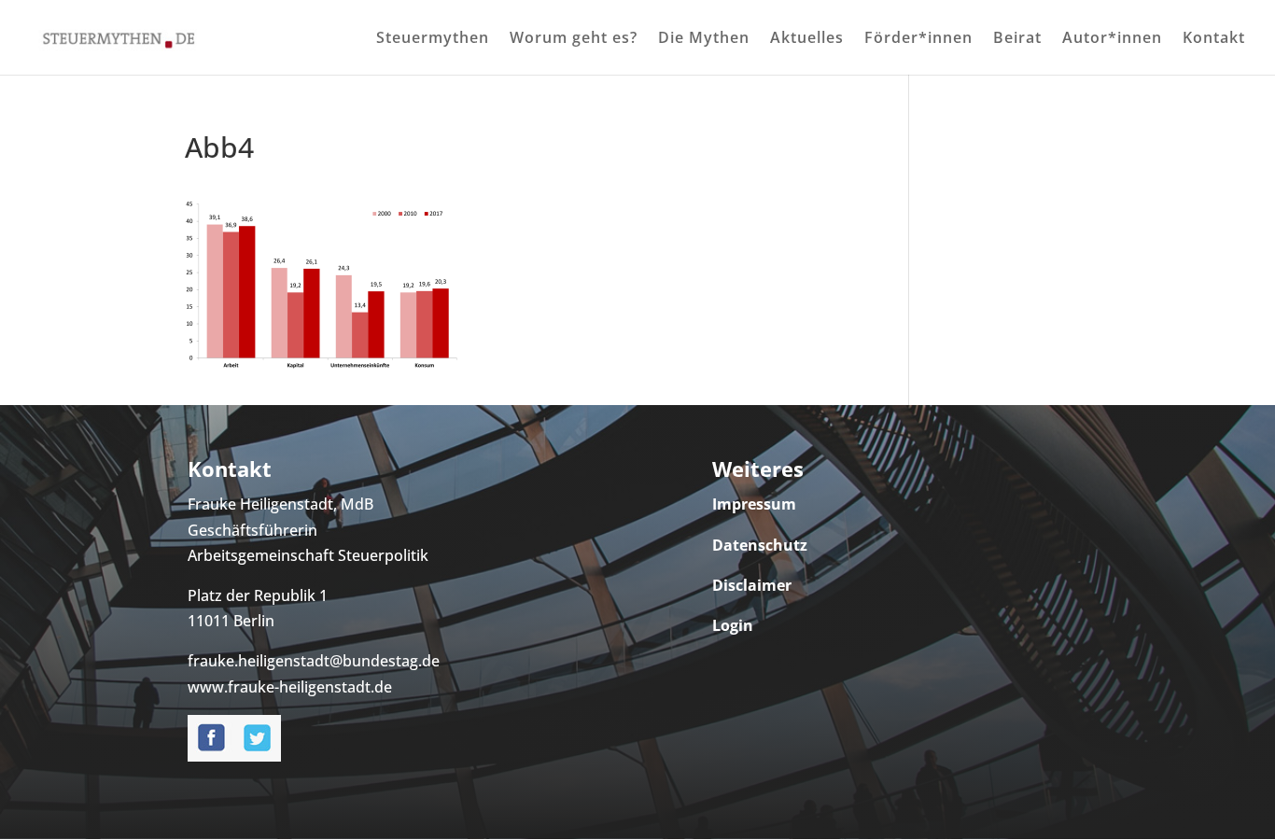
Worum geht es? (574, 39)
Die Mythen (704, 39)
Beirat (1017, 39)
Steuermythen (432, 39)
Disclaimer (752, 585)
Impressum (754, 504)
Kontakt (1214, 39)
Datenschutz (759, 545)
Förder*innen (918, 39)
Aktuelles (807, 39)
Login (732, 625)
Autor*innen (1112, 39)
